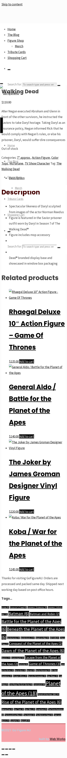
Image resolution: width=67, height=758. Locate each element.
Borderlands (13, 638)
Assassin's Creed (18, 607)
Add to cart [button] (26, 361)
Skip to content (12, 4)
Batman (18, 613)
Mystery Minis (20, 676)
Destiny (6, 658)
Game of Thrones (44, 664)
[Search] (8, 69)
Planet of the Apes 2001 (48, 694)
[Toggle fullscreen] (6, 749)
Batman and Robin (45, 614)
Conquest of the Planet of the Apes (35, 644)
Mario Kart (20, 670)
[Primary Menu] (1, 125)
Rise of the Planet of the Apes (31, 702)
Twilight (15, 720)
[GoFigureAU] (9, 93)
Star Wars (30, 709)
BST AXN (54, 638)
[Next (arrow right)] (6, 754)
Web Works (58, 739)
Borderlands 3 (27, 638)
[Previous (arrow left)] (2, 754)
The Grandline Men (13, 715)
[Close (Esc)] (13, 749)
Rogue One (7, 709)
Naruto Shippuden (37, 676)
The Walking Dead (44, 715)
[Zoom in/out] (2, 749)
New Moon (52, 676)
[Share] (10, 749)
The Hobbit (29, 715)
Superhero (41, 709)
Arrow (5, 607)
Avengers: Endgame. (37, 607)
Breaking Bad (42, 638)
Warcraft (25, 720)
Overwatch (39, 684)
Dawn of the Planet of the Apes (32, 650)
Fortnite (23, 664)
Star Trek (19, 709)
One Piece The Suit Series (21, 684)
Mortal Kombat (42, 670)
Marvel (30, 670)
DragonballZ (17, 658)
